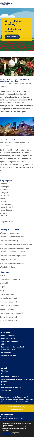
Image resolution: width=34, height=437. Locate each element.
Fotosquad (5, 385)
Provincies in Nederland (10, 279)
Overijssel (4, 192)
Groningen (4, 186)
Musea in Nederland (8, 302)
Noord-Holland (6, 207)
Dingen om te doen (8, 259)
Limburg (3, 213)
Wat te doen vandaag (11, 83)
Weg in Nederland (7, 267)
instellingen (5, 430)
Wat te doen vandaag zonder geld (14, 248)
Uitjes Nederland (7, 294)
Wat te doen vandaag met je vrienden (16, 244)
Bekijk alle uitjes (6, 221)
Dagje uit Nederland (8, 317)
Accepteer (6, 434)
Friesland (4, 189)
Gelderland (4, 195)
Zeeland (3, 216)
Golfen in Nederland (8, 321)
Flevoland (4, 198)
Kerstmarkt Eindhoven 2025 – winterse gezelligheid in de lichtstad (14, 80)
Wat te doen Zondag (9, 240)
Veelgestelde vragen (9, 356)
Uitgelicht (4, 283)
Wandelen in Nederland (10, 305)
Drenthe (3, 184)
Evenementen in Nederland (11, 313)
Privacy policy (6, 353)
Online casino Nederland (10, 350)
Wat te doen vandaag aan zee (13, 255)
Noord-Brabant (6, 210)
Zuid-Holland (5, 204)
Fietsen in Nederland (8, 309)
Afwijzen (15, 434)
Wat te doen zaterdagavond (12, 237)
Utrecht (3, 201)
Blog (2, 290)
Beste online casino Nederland (12, 347)
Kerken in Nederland (8, 298)
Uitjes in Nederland (8, 336)
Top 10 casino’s (6, 390)
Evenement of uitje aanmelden (17, 408)
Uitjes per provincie (8, 338)
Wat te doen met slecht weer (12, 252)
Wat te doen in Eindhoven (9, 140)
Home (2, 275)
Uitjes (2, 287)
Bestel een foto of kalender (11, 387)
